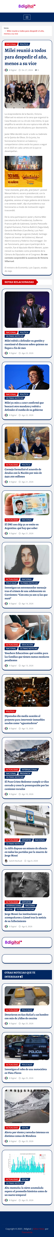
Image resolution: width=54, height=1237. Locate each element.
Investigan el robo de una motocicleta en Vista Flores (26, 1071)
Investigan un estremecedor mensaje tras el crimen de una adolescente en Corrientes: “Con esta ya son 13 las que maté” (26, 593)
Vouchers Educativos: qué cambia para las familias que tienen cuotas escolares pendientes (27, 656)
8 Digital (12, 70)
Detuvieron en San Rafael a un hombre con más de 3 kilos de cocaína (26, 1016)
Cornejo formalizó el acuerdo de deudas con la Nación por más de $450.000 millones (23, 472)
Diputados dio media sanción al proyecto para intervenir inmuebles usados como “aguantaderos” (25, 719)
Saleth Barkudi (15, 861)
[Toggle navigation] (27, 17)
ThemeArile (27, 1232)
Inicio (6, 28)
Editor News (39, 1228)
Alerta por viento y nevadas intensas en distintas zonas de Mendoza (27, 1134)
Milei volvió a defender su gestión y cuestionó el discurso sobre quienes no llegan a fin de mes (26, 344)
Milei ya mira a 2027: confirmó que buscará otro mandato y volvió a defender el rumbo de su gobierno (24, 406)
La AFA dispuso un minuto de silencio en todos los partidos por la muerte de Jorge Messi (26, 851)
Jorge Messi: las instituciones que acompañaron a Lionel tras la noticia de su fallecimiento (25, 917)
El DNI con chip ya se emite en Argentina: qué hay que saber (22, 526)
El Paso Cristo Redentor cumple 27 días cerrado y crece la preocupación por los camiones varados (27, 785)
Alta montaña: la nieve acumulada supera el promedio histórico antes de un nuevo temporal (26, 1191)
